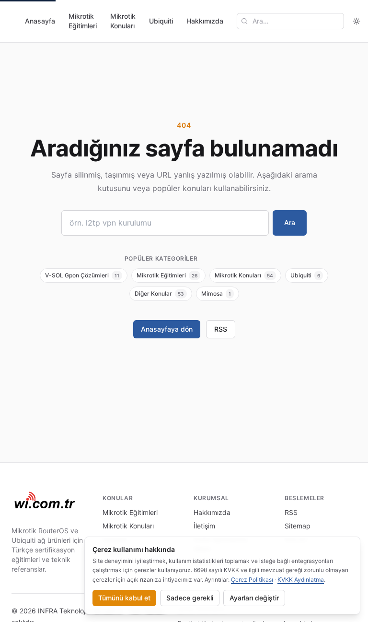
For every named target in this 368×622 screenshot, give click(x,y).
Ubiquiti (161, 21)
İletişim (204, 526)
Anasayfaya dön (167, 329)
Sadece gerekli (189, 598)
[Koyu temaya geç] (356, 21)
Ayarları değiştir (254, 598)
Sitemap (297, 526)
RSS (220, 329)
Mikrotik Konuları (123, 21)
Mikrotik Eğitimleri (83, 21)
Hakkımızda (204, 21)
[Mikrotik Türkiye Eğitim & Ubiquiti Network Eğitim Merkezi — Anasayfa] (45, 501)
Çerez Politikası (252, 579)
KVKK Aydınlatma (300, 579)
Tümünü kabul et (124, 598)
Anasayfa (40, 21)
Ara (289, 222)
